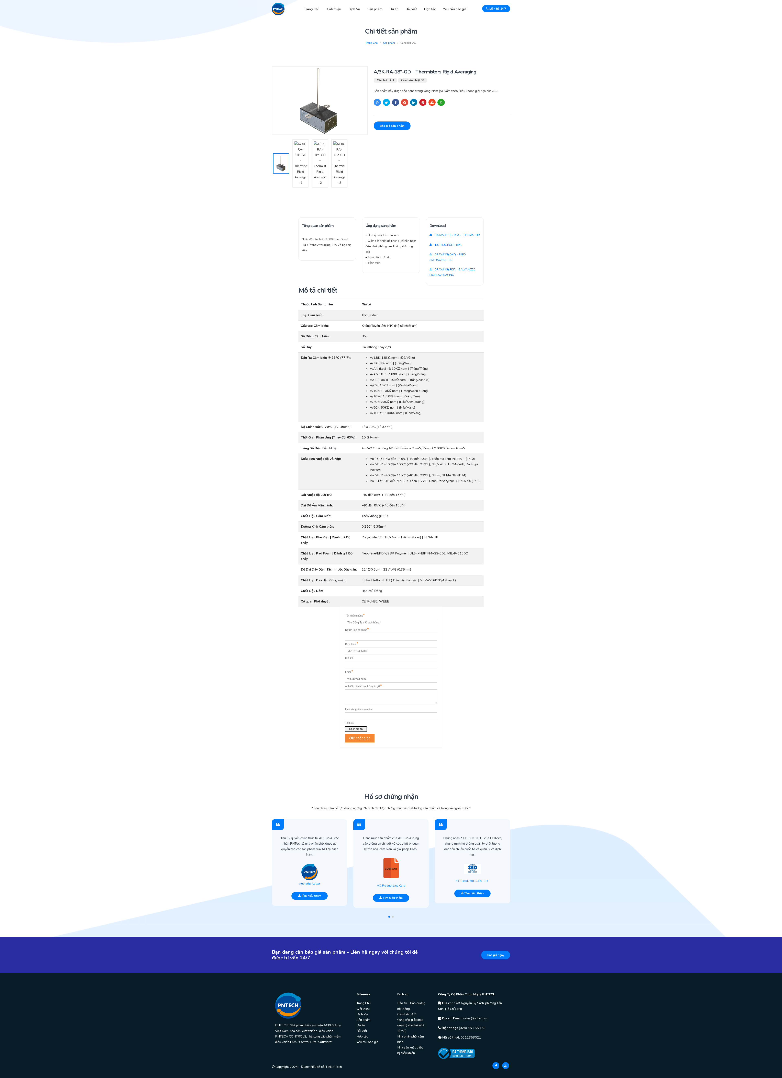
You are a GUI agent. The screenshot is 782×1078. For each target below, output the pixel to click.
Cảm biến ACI (385, 80)
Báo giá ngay (495, 955)
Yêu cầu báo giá (455, 9)
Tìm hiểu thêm (311, 896)
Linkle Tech (334, 1067)
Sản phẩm (374, 9)
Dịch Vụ (354, 9)
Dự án (394, 9)
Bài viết (411, 9)
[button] (389, 917)
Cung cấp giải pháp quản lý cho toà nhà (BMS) (410, 1025)
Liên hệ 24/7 (497, 9)
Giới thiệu (334, 9)
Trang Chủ (312, 9)
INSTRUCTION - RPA (447, 245)
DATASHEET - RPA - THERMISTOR (457, 235)
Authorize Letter (309, 884)
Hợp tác (430, 9)
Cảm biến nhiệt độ (412, 80)
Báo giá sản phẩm (392, 126)
